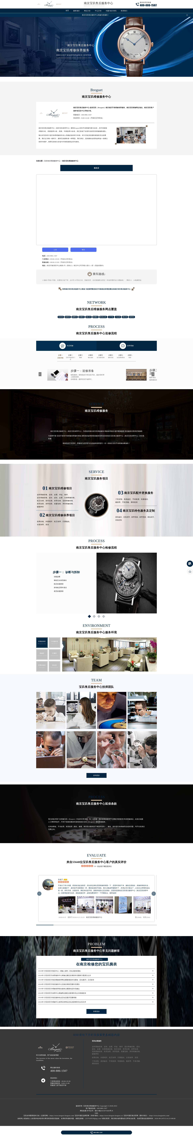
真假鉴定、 (128, 499)
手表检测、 (136, 499)
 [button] (39, 893)
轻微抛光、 (145, 499)
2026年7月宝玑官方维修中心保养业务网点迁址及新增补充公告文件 (62, 1002)
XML (96, 1113)
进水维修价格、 (43, 498)
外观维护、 (50, 521)
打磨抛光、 (67, 521)
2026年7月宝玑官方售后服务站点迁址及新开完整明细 (57, 997)
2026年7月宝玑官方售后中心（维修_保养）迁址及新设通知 (59, 971)
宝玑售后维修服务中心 (52, 161)
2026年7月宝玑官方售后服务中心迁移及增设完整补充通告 (59, 984)
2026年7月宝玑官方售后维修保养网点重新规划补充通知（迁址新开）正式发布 (66, 980)
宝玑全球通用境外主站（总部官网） (36, 1115)
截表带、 (118, 502)
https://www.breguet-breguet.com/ (62, 1115)
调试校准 (134, 502)
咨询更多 (96, 775)
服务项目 (76, 11)
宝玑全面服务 (97, 1041)
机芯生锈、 (41, 501)
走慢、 (56, 495)
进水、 (51, 498)
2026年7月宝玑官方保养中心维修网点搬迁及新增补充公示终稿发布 (62, 993)
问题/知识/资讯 (111, 11)
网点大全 (87, 11)
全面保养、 (41, 524)
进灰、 (56, 498)
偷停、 (66, 495)
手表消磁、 (126, 502)
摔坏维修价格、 (69, 504)
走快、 (51, 495)
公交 (55, 250)
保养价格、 (41, 521)
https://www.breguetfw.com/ (159, 1115)
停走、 (61, 495)
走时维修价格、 (43, 495)
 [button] (154, 893)
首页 (67, 10)
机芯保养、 (58, 521)
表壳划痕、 (41, 504)
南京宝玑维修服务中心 (94, 917)
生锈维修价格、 (70, 498)
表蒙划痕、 (58, 504)
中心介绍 (98, 11)
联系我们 (124, 11)
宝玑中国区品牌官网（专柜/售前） (87, 1115)
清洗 (47, 524)
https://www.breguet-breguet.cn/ (111, 1115)
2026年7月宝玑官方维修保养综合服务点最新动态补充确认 (59, 989)
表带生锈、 (58, 501)
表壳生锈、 (50, 501)
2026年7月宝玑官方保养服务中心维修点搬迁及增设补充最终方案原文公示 (64, 975)
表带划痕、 (50, 504)
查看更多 (96, 1011)
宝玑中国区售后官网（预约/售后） (136, 1115)
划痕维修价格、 (69, 501)
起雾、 (61, 498)
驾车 (83, 250)
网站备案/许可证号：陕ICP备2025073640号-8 (96, 1111)
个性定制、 (119, 499)
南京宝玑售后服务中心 (98, 3)
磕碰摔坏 (40, 507)
